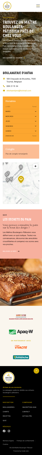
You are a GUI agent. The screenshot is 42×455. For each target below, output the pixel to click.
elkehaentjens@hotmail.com (19, 90)
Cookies (5, 444)
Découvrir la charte (12, 58)
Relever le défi (9, 251)
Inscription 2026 (29, 407)
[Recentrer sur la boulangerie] (35, 166)
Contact (26, 412)
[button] (11, 179)
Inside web (25, 451)
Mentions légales (8, 441)
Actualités (27, 416)
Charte (6, 412)
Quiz (4, 420)
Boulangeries (8, 407)
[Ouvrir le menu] (37, 6)
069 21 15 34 (12, 86)
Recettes (7, 416)
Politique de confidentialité (25, 441)
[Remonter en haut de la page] (36, 371)
